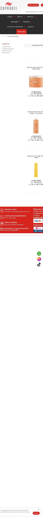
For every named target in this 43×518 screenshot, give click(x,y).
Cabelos (9, 17)
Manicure (30, 17)
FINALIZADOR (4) (7, 51)
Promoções (22, 32)
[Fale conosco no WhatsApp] (39, 254)
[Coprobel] (9, 6)
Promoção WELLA (13, 36)
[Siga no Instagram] (39, 259)
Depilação (26, 22)
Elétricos (20, 17)
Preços (37, 215)
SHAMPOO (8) (6, 47)
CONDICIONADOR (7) (8, 49)
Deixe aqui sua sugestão (9, 230)
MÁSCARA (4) (6, 53)
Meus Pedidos (33, 5)
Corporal (30, 27)
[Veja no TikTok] (39, 264)
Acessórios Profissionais (15, 27)
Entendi (36, 513)
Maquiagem (14, 22)
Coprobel (4, 36)
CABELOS (5, 44)
